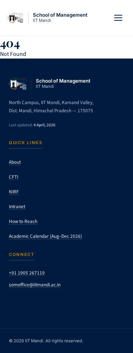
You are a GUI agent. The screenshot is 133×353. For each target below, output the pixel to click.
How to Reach (23, 221)
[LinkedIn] (51, 304)
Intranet (17, 206)
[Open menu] (118, 17)
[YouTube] (68, 304)
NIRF (14, 191)
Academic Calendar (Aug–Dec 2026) (45, 236)
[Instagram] (33, 304)
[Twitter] (15, 304)
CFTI (13, 176)
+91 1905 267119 (27, 272)
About (15, 162)
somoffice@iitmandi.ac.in (35, 284)
